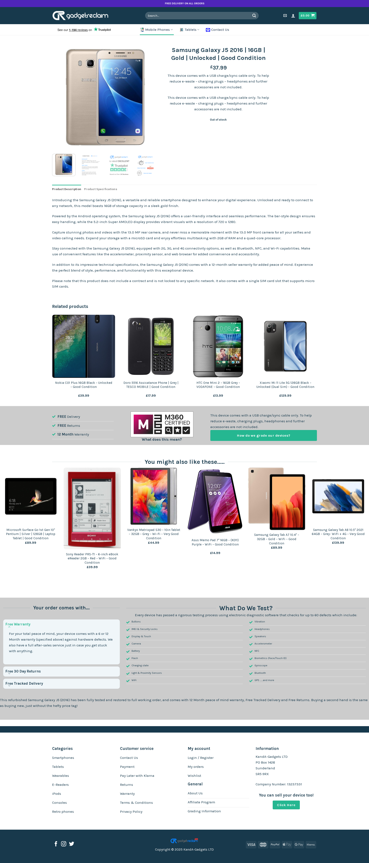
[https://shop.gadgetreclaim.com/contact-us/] (285, 15)
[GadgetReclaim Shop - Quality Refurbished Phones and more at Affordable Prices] (83, 15)
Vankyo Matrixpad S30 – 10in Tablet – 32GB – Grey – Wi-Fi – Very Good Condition (153, 534)
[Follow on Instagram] (63, 844)
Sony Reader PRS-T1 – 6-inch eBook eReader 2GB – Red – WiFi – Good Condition (92, 558)
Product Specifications (100, 189)
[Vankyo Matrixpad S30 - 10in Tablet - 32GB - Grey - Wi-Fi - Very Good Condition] (153, 496)
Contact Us (220, 30)
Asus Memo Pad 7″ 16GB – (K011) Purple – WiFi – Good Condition (215, 542)
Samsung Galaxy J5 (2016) (49, 700)
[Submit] (254, 15)
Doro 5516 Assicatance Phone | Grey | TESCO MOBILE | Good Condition (151, 385)
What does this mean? (162, 439)
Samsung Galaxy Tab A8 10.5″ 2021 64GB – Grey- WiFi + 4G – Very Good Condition (338, 534)
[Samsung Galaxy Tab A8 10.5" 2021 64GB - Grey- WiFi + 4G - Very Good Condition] (338, 496)
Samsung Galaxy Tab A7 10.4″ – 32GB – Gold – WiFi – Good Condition (276, 539)
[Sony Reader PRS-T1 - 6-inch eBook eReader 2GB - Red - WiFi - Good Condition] (92, 508)
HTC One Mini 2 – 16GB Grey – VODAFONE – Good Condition (218, 385)
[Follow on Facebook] (56, 844)
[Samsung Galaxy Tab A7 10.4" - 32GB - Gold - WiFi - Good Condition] (276, 499)
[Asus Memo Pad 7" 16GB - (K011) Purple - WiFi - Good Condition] (215, 501)
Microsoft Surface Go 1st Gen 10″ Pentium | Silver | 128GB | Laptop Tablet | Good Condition (30, 534)
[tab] (66, 189)
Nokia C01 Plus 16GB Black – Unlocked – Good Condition (83, 385)
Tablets (190, 30)
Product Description (66, 189)
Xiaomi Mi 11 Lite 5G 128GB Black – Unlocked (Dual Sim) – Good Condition (285, 385)
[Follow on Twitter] (71, 844)
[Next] (151, 97)
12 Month (65, 434)
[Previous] (59, 97)
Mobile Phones (157, 30)
